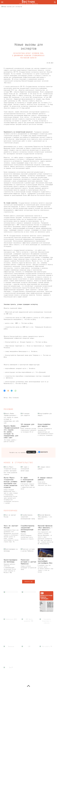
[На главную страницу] (28, 2)
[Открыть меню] (2, 2)
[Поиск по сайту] (55, 2)
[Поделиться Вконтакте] (5, 391)
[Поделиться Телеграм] (12, 391)
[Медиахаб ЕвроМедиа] (46, 601)
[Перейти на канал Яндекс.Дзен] (31, 452)
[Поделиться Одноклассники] (8, 390)
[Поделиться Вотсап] (15, 391)
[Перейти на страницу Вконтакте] (43, 452)
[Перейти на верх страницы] (28, 685)
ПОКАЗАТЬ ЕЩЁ (28, 581)
